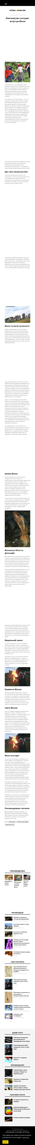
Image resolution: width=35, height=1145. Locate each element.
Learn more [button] (25, 1137)
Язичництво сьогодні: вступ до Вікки (17, 884)
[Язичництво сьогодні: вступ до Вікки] (18, 878)
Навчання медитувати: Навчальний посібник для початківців (22, 1109)
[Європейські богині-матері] (9, 877)
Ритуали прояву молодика (22, 1117)
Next (32, 881)
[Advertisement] (17, 41)
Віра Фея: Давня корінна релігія (26, 883)
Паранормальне (9, 824)
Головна (12, 15)
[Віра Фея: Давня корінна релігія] (27, 877)
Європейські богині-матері (8, 883)
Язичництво (19, 15)
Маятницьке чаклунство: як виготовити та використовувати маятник (22, 994)
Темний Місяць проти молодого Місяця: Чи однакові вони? (20, 1071)
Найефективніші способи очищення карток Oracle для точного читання (22, 1007)
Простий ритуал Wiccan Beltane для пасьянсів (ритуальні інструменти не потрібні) (21, 969)
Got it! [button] (5, 1142)
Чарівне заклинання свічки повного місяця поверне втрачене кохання (22, 1087)
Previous (2, 881)
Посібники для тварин (22, 822)
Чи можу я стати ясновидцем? (18, 1015)
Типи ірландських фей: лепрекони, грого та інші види (21, 981)
